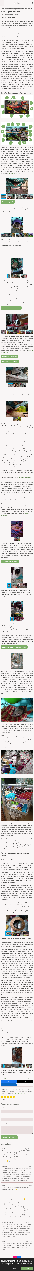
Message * (4, 1124)
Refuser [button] (15, 1268)
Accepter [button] (27, 1268)
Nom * (2, 1107)
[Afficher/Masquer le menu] (2, 3)
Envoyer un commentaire (9, 1137)
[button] (31, 179)
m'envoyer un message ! (15, 173)
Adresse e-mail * (5, 1115)
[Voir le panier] (32, 3)
